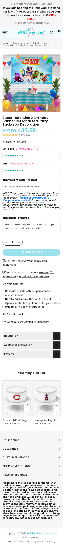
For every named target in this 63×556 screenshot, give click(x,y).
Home (6, 43)
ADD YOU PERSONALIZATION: (20, 180)
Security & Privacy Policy (41, 541)
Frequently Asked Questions (33, 4)
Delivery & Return (13, 283)
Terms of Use (15, 541)
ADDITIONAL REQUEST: (16, 218)
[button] (10, 134)
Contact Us (33, 23)
